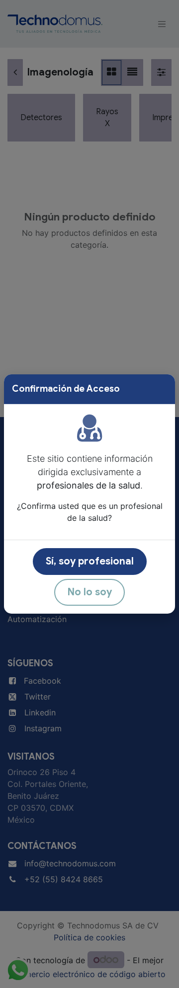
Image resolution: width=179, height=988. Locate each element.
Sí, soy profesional (90, 561)
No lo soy (89, 592)
